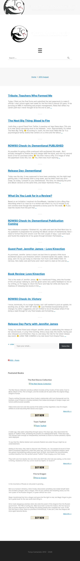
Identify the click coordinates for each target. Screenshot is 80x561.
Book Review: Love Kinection (26, 273)
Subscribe (65, 346)
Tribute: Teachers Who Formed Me (30, 95)
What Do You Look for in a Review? (30, 195)
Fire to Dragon (39, 474)
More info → (67, 411)
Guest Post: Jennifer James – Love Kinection (36, 248)
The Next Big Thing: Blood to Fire (29, 120)
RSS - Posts (14, 360)
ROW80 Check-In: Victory (24, 298)
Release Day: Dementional (24, 170)
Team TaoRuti (40, 422)
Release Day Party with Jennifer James (33, 323)
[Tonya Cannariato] (40, 43)
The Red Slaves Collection (40, 380)
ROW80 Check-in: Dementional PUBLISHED (35, 145)
